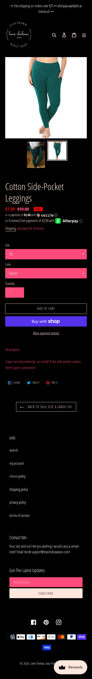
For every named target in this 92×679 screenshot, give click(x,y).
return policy (17, 476)
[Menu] (84, 34)
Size (7, 245)
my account (16, 463)
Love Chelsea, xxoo (40, 663)
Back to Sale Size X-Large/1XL (49, 406)
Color (8, 264)
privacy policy (17, 502)
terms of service (19, 515)
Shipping (10, 228)
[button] (31, 215)
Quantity (10, 283)
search (13, 450)
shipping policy (18, 489)
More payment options (46, 333)
